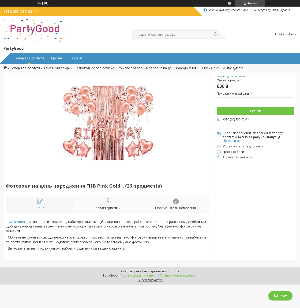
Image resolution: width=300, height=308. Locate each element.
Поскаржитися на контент (139, 275)
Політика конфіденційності (178, 275)
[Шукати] (215, 34)
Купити (255, 111)
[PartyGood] (35, 30)
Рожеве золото (130, 68)
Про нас (57, 58)
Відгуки (76, 58)
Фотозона (17, 221)
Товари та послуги (29, 58)
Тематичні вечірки (57, 68)
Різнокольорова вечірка (95, 68)
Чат (284, 296)
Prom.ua (173, 271)
